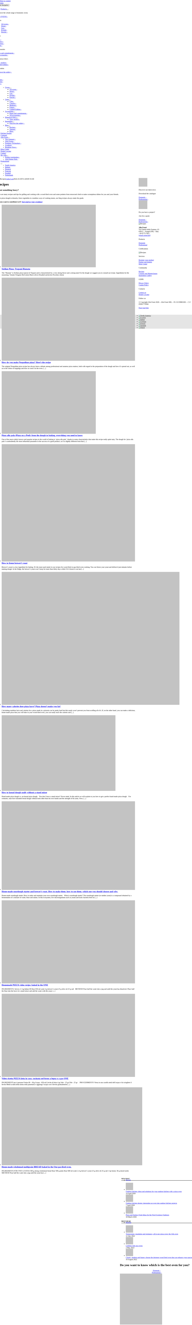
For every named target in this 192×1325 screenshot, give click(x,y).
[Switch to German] (142, 322)
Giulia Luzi (10, 179)
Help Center (143, 264)
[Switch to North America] (145, 316)
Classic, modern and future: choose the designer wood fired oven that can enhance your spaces (159, 1257)
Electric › (4, 32)
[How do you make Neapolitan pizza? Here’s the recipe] (68, 360)
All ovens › (5, 24)
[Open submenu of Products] (7, 9)
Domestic (142, 243)
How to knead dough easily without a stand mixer (24, 792)
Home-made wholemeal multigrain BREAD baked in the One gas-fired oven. (36, 1167)
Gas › (3, 28)
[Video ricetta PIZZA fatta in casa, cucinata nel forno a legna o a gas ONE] (68, 1076)
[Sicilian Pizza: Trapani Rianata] (49, 267)
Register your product (146, 260)
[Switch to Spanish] (142, 326)
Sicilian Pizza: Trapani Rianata (16, 269)
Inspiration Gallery (145, 275)
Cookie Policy (144, 285)
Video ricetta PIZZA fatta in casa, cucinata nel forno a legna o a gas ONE (35, 1078)
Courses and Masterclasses (148, 273)
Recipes (141, 271)
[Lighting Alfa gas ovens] (129, 1244)
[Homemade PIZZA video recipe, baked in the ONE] (68, 983)
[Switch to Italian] (142, 320)
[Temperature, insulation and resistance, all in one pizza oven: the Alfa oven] (129, 1232)
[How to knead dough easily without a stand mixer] (58, 790)
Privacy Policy (144, 283)
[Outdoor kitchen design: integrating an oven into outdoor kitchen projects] (129, 1201)
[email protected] (144, 235)
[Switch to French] (142, 324)
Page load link (144, 308)
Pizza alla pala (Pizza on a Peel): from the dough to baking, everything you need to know (42, 435)
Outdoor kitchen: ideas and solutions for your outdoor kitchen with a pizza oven (154, 1191)
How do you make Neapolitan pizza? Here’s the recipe (26, 362)
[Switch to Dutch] (142, 328)
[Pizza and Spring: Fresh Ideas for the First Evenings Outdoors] (129, 1213)
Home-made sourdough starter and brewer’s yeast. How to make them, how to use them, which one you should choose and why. (60, 891)
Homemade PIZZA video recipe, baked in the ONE (25, 985)
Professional (143, 245)
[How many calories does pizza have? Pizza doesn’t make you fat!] (90, 704)
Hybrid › (4, 30)
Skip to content (5, 1)
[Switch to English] (142, 318)
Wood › (3, 26)
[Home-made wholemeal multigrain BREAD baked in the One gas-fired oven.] (72, 1165)
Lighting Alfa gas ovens (134, 1246)
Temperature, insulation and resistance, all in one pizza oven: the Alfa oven (152, 1234)
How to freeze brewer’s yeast (14, 563)
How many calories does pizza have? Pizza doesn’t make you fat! (31, 706)
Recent (128, 1180)
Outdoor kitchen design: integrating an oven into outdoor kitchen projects (151, 1203)
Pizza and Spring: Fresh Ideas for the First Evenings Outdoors (147, 1215)
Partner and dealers (145, 262)
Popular (128, 1222)
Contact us (142, 293)
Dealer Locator (144, 295)
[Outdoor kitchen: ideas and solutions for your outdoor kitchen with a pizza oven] (129, 1189)
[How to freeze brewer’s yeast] (68, 561)
